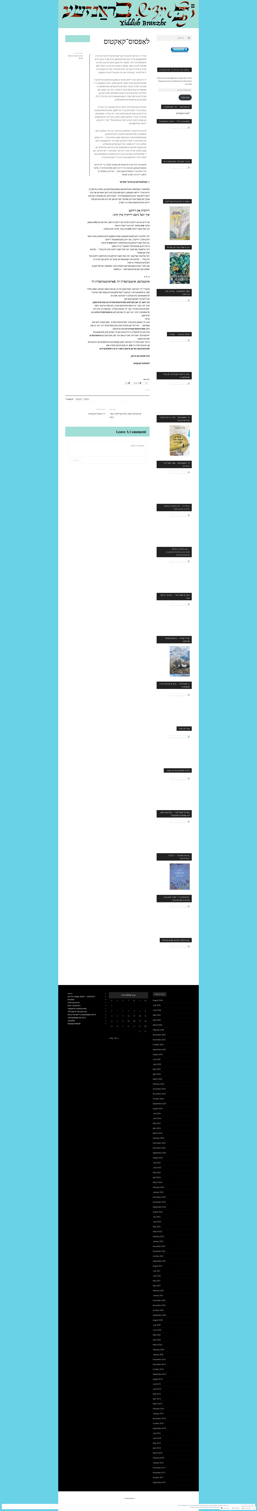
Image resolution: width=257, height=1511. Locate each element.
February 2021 (158, 1291)
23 (145, 1026)
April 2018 (157, 1448)
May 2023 (157, 1172)
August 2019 (158, 1379)
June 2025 (157, 1064)
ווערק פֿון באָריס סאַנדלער (77, 1012)
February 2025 (158, 1084)
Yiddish (86, 399)
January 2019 (158, 1414)
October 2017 (158, 1477)
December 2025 (159, 1035)
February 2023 (158, 1187)
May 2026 (157, 1015)
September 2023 (159, 1153)
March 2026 (157, 1025)
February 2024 (158, 1138)
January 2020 (158, 1354)
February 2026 (158, 1030)
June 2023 (157, 1168)
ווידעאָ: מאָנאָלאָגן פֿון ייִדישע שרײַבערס (82, 1015)
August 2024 (158, 1108)
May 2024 (157, 1123)
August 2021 (158, 1266)
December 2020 (159, 1300)
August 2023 (158, 1158)
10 (140, 1016)
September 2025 (159, 1049)
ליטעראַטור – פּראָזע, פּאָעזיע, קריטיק (81, 996)
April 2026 (157, 1020)
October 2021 (158, 1256)
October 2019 (158, 1369)
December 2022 (159, 1197)
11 (134, 1016)
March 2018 (157, 1453)
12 (128, 1016)
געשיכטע (71, 999)
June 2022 (157, 1222)
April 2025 (157, 1074)
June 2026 (157, 1010)
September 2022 (159, 1207)
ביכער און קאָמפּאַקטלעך (77, 1018)
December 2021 (159, 1246)
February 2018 (158, 1458)
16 (145, 1021)
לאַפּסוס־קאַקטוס (74, 1024)
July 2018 (157, 1433)
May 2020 (157, 1335)
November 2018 (159, 1418)
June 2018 (157, 1438)
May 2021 (157, 1281)
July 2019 (157, 1384)
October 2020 (158, 1310)
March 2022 (157, 1231)
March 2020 (157, 1345)
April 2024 (157, 1128)
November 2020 (159, 1305)
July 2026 (157, 1005)
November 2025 (159, 1040)
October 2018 (158, 1423)
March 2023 (157, 1182)
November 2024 (159, 1094)
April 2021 (157, 1286)
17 (140, 1021)
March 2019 (157, 1404)
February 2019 (158, 1409)
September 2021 (159, 1261)
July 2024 (157, 1113)
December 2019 (159, 1359)
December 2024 (159, 1089)
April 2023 (157, 1177)
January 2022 (158, 1241)
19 (128, 1021)
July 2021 (157, 1271)
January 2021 (158, 1295)
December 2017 (159, 1468)
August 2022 (158, 1212)
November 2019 (159, 1364)
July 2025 (157, 1059)
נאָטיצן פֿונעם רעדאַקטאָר (75, 56)
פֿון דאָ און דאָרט (73, 1002)
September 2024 (159, 1104)
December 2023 (159, 1143)
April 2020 (157, 1340)
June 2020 (157, 1330)
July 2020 (157, 1325)
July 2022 (157, 1217)
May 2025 (157, 1069)
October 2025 (158, 1045)
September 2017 (159, 1482)
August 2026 (158, 1000)
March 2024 (157, 1133)
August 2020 (158, 1320)
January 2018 (158, 1463)
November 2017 (159, 1473)
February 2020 (158, 1350)
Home (70, 993)
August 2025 (158, 1054)
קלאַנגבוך (71, 1021)
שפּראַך (81, 58)
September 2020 (159, 1315)
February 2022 (158, 1236)
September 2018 (159, 1428)
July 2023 (157, 1163)
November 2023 (159, 1148)
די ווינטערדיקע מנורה (96, 413)
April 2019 (157, 1399)
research (79, 399)
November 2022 (159, 1202)
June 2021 (157, 1276)
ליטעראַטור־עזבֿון (74, 1005)
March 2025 (157, 1079)
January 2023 (158, 1192)
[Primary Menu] (193, 6)
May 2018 (157, 1443)
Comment (76, 460)
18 (134, 1021)
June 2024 (157, 1118)
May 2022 (157, 1227)
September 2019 (159, 1374)
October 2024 (158, 1099)
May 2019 (157, 1394)
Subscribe (185, 97)
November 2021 (159, 1251)
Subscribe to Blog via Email (174, 70)
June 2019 (157, 1389)
